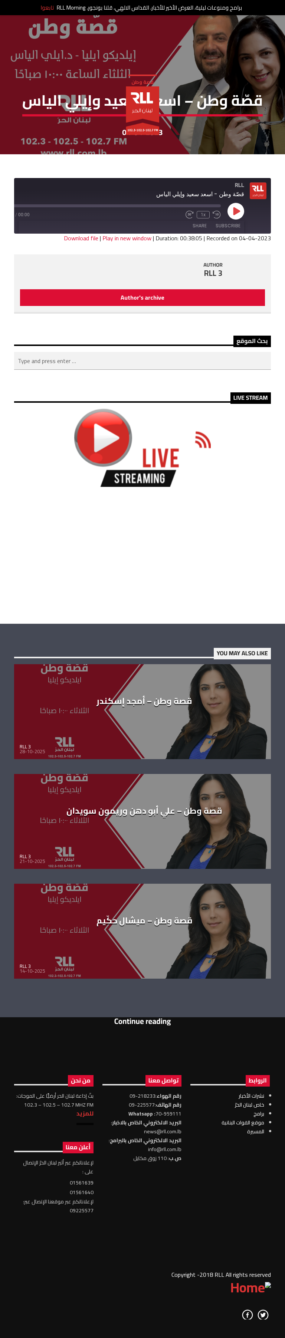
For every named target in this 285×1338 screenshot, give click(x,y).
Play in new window (126, 238)
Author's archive (142, 297)
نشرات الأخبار (251, 1096)
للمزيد (85, 1113)
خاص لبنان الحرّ (249, 1105)
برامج (258, 1113)
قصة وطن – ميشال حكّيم (144, 920)
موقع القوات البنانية (243, 1122)
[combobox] (142, 361)
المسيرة (255, 1131)
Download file (81, 238)
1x (203, 214)
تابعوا (47, 7)
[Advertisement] (142, 555)
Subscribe (228, 226)
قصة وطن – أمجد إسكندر (144, 701)
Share (200, 226)
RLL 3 (213, 273)
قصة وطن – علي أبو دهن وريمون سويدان (144, 810)
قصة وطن (142, 82)
